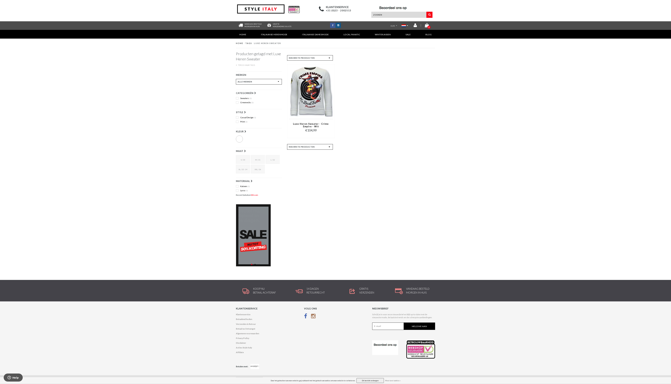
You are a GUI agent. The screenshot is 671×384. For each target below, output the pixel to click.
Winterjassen (383, 34)
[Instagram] (313, 316)
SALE (408, 34)
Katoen (245, 186)
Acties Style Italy (244, 347)
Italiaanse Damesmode (315, 34)
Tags (248, 43)
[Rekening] (415, 26)
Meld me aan (419, 326)
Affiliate (240, 352)
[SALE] (259, 235)
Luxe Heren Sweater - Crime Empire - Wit (311, 125)
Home (242, 34)
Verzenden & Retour (246, 324)
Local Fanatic (352, 34)
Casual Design (248, 117)
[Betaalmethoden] (254, 366)
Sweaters (246, 98)
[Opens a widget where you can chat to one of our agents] (13, 378)
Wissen (254, 195)
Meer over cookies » (393, 381)
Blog (428, 34)
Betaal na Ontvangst (245, 328)
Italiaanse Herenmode (274, 34)
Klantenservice (243, 314)
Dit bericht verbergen (370, 381)
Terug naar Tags (246, 65)
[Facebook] (305, 316)
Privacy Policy (242, 338)
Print (243, 121)
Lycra (244, 190)
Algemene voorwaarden (247, 333)
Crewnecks (247, 102)
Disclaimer (241, 343)
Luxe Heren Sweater (267, 43)
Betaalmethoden (244, 319)
